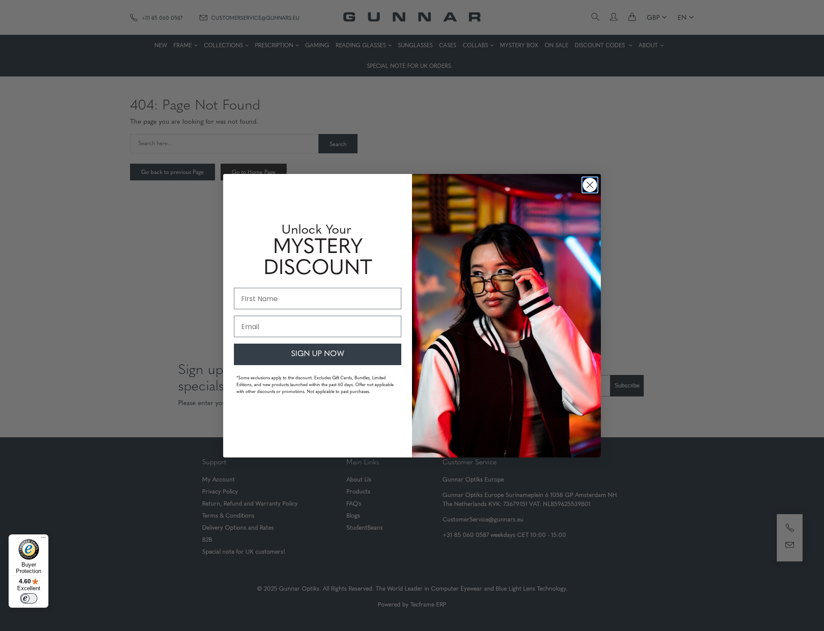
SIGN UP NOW (317, 354)
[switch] (28, 598)
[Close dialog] (589, 184)
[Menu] (43, 539)
